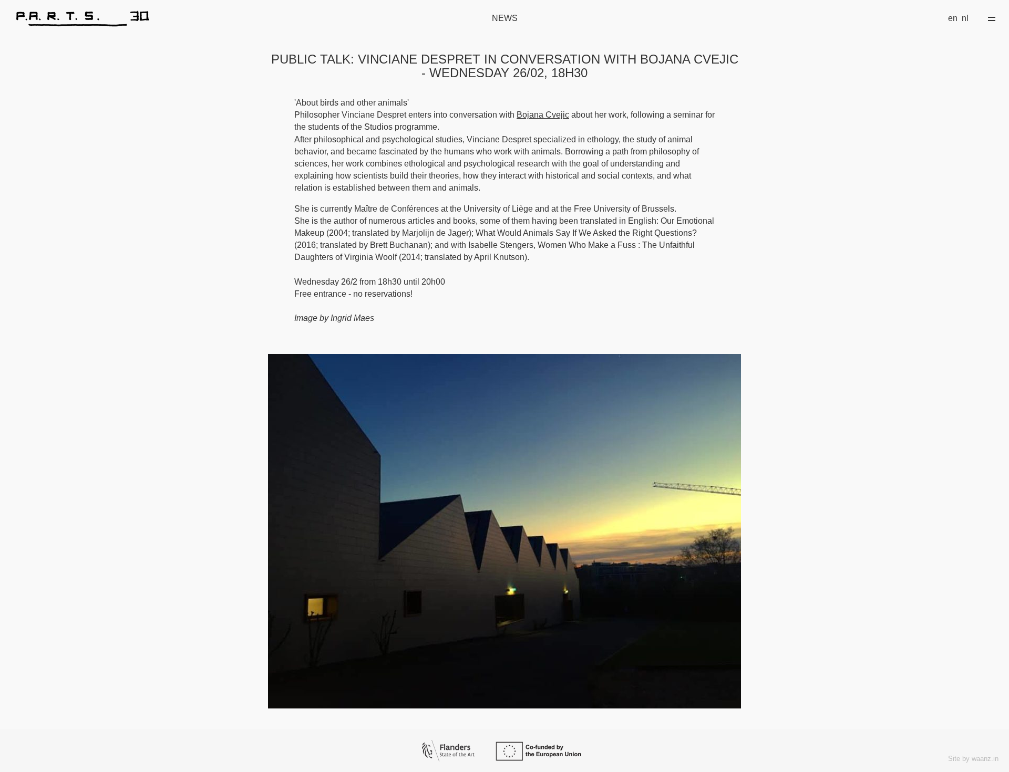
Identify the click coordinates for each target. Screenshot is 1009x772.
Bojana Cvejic (543, 114)
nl (965, 18)
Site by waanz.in (973, 759)
